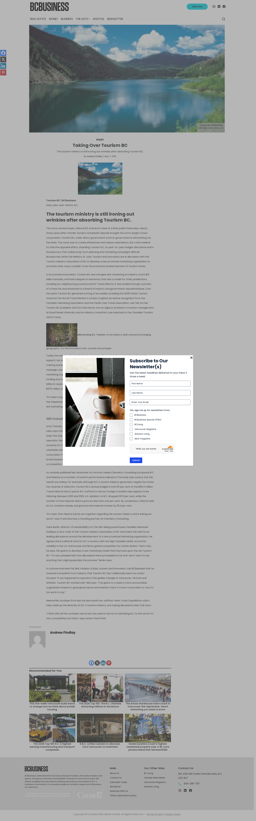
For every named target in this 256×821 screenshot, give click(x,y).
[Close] (191, 358)
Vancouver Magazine (145, 429)
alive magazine (142, 438)
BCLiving (139, 424)
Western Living (142, 433)
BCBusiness (140, 414)
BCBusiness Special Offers (148, 419)
